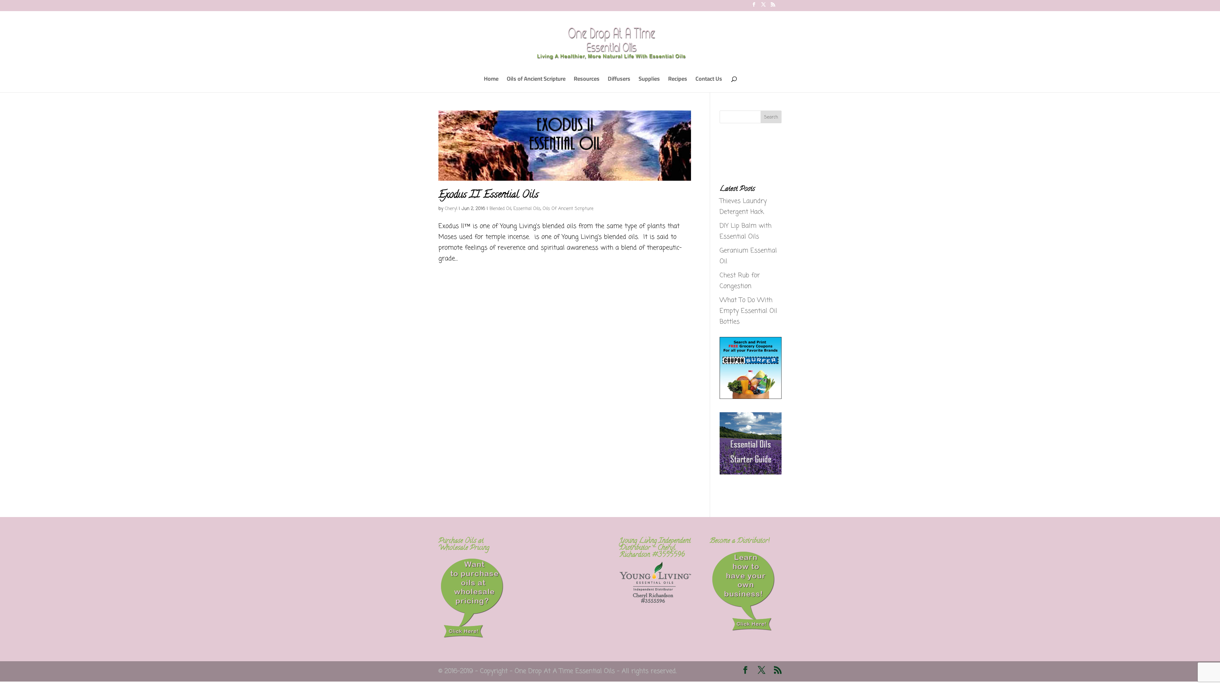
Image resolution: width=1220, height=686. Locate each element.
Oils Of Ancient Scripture (568, 208)
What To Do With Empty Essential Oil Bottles (748, 311)
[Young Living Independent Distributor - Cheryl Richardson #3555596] (655, 601)
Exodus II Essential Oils (488, 195)
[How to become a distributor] (743, 630)
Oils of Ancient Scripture (536, 80)
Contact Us (708, 80)
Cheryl (451, 208)
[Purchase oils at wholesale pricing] (472, 637)
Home (491, 80)
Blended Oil (500, 208)
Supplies (649, 80)
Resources (587, 80)
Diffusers (619, 80)
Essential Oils (526, 208)
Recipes (677, 80)
